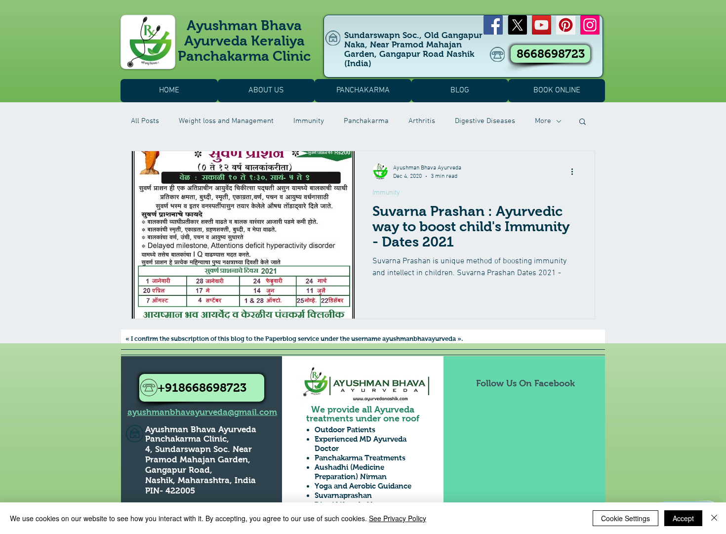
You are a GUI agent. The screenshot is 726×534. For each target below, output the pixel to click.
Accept (683, 518)
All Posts (145, 121)
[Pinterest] (565, 25)
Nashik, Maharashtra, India (200, 480)
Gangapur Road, (178, 470)
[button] (582, 122)
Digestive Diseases (485, 121)
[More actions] (575, 171)
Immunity (308, 121)
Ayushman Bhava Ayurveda (200, 429)
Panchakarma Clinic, (187, 439)
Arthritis (421, 121)
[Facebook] (493, 25)
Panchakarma (366, 121)
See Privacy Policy (397, 518)
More (543, 121)
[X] (517, 25)
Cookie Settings (625, 518)
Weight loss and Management (226, 121)
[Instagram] (590, 25)
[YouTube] (541, 25)
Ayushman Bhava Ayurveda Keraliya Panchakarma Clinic (244, 41)
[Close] (714, 518)
